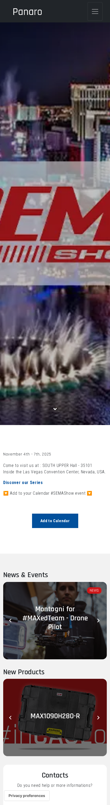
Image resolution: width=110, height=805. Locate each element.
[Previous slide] (11, 620)
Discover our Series (23, 482)
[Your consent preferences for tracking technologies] (26, 796)
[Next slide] (99, 620)
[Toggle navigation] (95, 11)
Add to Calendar (55, 520)
